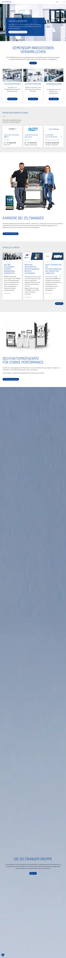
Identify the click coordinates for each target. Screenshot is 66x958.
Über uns (33, 63)
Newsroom (59, 303)
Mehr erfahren (13, 32)
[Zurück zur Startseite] (6, 2)
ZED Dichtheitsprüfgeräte (11, 379)
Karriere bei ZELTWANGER (10, 233)
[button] (64, 2)
